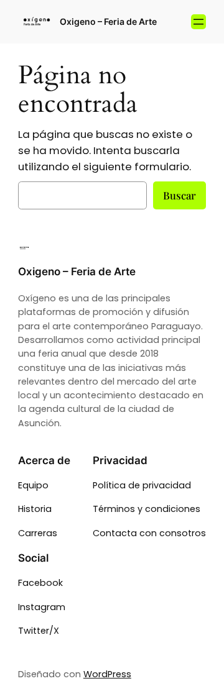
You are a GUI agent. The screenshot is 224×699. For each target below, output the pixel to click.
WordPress (107, 674)
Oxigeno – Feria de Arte (108, 21)
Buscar (179, 195)
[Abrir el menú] (198, 21)
